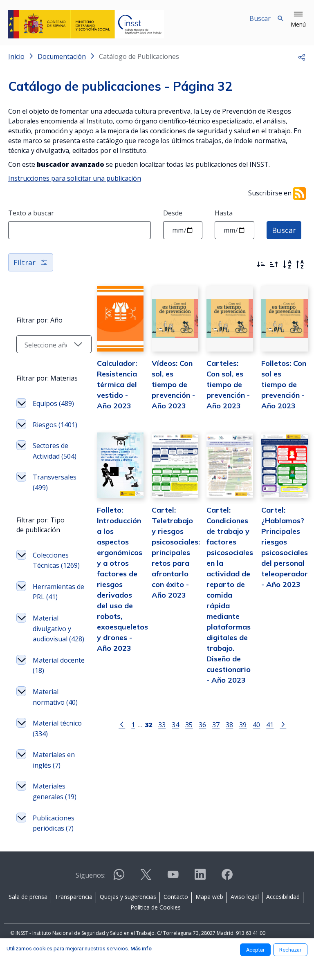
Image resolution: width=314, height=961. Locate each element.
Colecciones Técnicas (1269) (56, 560)
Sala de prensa (28, 897)
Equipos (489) (53, 403)
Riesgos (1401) (55, 424)
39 (243, 724)
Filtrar (24, 262)
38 (229, 724)
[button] (298, 19)
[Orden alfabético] (287, 264)
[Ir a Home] (86, 24)
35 (189, 724)
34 (175, 724)
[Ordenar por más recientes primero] (261, 264)
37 (216, 724)
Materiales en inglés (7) (54, 760)
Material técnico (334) (57, 728)
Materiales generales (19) (54, 791)
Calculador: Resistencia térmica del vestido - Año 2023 (117, 384)
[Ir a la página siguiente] (282, 724)
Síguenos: (90, 875)
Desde (172, 212)
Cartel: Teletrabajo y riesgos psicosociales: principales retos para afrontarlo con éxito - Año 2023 (176, 552)
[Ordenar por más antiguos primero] (274, 264)
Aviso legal (245, 897)
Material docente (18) (59, 665)
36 (202, 724)
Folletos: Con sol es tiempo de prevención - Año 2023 (283, 384)
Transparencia (73, 897)
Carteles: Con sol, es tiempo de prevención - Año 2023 (228, 384)
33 (162, 724)
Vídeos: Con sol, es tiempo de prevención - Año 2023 (173, 384)
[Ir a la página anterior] (121, 724)
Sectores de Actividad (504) (54, 451)
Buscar (284, 230)
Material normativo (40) (55, 697)
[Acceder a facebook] (226, 878)
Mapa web (209, 897)
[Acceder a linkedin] (199, 878)
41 (270, 724)
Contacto (176, 897)
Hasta (224, 212)
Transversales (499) (54, 482)
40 (256, 724)
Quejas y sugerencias (128, 897)
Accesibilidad (283, 897)
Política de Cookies (155, 907)
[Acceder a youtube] (172, 878)
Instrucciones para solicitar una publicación (74, 178)
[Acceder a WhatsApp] (119, 878)
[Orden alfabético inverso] (300, 264)
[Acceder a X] (146, 878)
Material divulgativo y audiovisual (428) (58, 628)
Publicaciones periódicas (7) (53, 823)
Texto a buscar (31, 212)
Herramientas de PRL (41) (58, 592)
